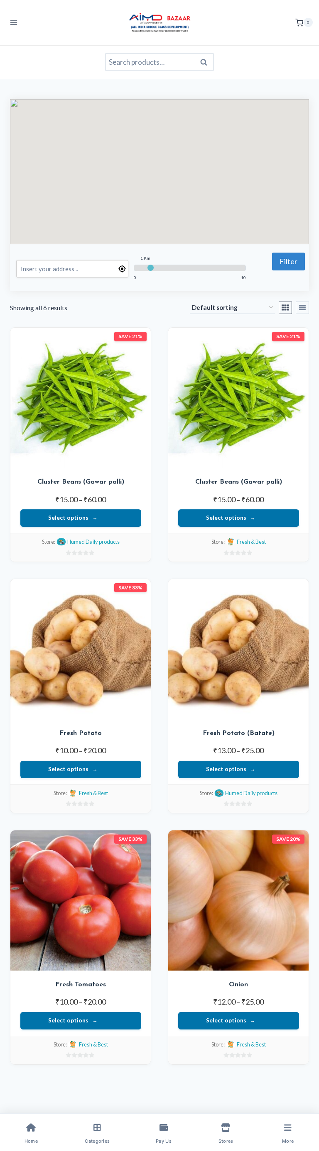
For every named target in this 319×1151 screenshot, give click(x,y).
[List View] (302, 308)
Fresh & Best (251, 541)
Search (206, 62)
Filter (288, 261)
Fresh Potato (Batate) (239, 733)
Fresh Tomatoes (80, 984)
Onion (238, 984)
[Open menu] (14, 22)
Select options (68, 517)
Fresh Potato (80, 733)
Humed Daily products (93, 541)
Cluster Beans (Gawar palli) (80, 482)
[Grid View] (285, 308)
